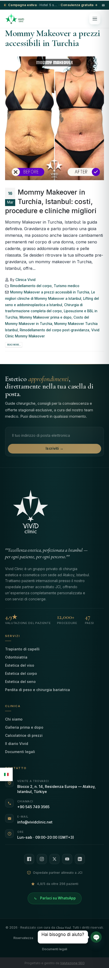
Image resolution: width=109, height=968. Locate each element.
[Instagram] (42, 859)
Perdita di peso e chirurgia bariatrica (37, 690)
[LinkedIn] (80, 859)
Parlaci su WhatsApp (58, 898)
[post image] (54, 118)
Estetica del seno (20, 681)
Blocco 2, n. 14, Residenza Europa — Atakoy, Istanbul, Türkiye (56, 789)
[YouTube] (67, 859)
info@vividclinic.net (34, 822)
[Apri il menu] (94, 18)
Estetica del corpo (21, 673)
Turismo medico (66, 286)
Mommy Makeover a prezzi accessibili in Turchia (49, 292)
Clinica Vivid (25, 280)
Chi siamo (14, 719)
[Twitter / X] (54, 859)
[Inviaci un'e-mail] (103, 5)
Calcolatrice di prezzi (24, 735)
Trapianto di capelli (22, 649)
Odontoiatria (16, 657)
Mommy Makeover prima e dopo (45, 317)
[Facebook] (29, 859)
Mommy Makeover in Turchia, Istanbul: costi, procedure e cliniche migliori (51, 201)
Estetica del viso (19, 665)
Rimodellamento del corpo (31, 286)
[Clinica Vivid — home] (15, 18)
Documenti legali (20, 752)
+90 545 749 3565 (33, 807)
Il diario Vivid (16, 743)
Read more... (14, 345)
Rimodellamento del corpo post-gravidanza (54, 330)
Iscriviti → (54, 448)
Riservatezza (23, 938)
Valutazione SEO (72, 963)
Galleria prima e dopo (24, 727)
